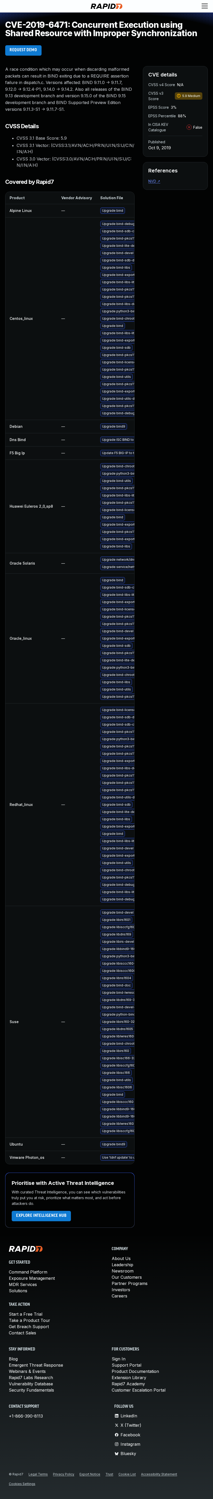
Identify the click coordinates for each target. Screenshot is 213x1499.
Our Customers (127, 1277)
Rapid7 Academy (128, 1383)
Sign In (118, 1358)
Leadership (122, 1264)
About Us (121, 1258)
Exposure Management (32, 1278)
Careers (119, 1295)
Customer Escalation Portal (138, 1390)
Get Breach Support (29, 1326)
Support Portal (126, 1365)
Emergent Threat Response (36, 1365)
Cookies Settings (22, 1484)
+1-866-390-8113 (26, 1416)
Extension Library (129, 1377)
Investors (121, 1289)
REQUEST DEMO (23, 50)
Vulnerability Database (31, 1383)
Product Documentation (135, 1371)
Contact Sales (22, 1332)
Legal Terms (38, 1474)
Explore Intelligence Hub (41, 1216)
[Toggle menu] (205, 6)
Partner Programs (130, 1283)
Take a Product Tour (29, 1320)
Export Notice (89, 1474)
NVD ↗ (154, 181)
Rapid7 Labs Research (31, 1377)
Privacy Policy (63, 1474)
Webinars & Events (27, 1371)
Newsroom (123, 1271)
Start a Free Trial (25, 1314)
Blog (13, 1358)
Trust (109, 1474)
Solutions (18, 1290)
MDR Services (23, 1284)
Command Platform (28, 1272)
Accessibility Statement (159, 1474)
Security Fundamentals (31, 1390)
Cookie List (127, 1474)
